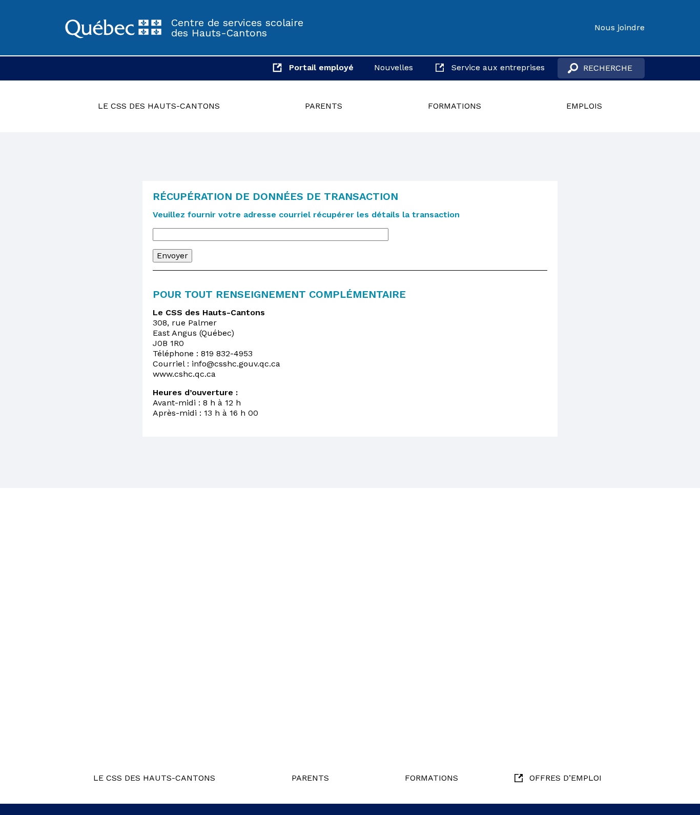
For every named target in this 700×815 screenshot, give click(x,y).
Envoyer (172, 255)
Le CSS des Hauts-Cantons (159, 106)
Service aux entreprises (498, 67)
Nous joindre (619, 27)
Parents (323, 106)
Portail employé (321, 67)
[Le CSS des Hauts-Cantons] (113, 27)
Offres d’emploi (565, 778)
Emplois (584, 106)
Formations (454, 106)
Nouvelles (393, 67)
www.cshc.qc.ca (184, 374)
